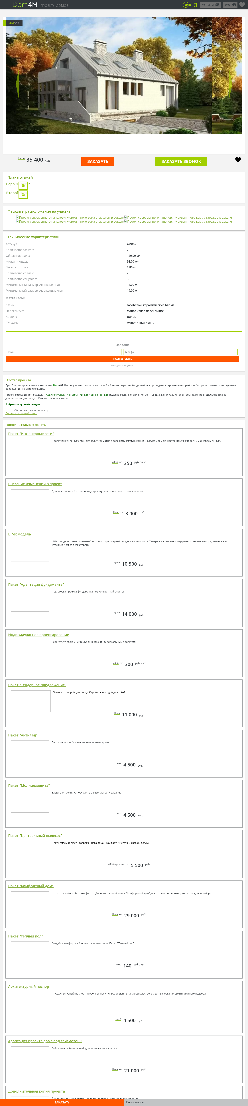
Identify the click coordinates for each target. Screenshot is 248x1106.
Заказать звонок (181, 161)
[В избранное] (238, 160)
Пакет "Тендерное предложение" (37, 833)
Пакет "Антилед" (22, 883)
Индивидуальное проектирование (38, 783)
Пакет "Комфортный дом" (31, 1034)
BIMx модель (19, 682)
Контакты (208, 4)
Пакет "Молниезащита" (29, 933)
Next (230, 84)
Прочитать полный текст (21, 561)
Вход (227, 4)
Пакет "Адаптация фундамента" (36, 732)
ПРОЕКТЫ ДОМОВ (54, 5)
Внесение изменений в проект (35, 632)
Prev (17, 84)
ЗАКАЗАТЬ (97, 161)
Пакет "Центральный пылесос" (35, 983)
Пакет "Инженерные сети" (31, 582)
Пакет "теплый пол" (25, 1084)
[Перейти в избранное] (242, 3)
